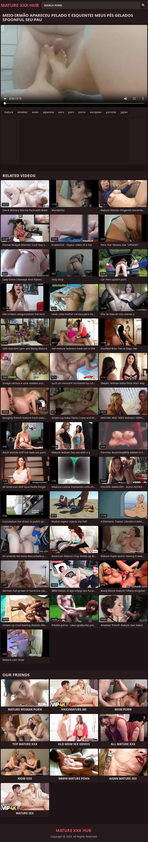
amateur (23, 112)
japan (124, 112)
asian (35, 112)
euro (61, 112)
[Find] (143, 5)
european (96, 112)
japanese (48, 112)
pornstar (111, 112)
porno (82, 112)
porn (71, 112)
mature (8, 112)
